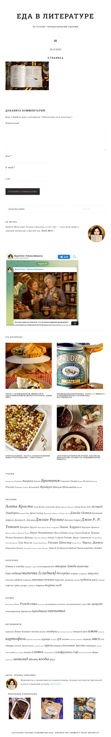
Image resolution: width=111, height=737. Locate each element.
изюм (92, 631)
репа (13, 652)
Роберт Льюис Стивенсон (77, 537)
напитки (38, 579)
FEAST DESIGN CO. (90, 733)
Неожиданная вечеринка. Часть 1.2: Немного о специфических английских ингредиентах (81, 395)
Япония (79, 487)
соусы (9, 585)
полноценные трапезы (18, 611)
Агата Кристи (19, 506)
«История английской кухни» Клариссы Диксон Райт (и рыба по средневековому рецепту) (78, 457)
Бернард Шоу (24, 513)
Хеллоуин (41, 604)
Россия (9, 487)
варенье (28, 567)
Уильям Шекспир (60, 542)
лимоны (53, 639)
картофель (15, 638)
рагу (94, 579)
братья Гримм (75, 548)
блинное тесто (30, 631)
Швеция (57, 487)
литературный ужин (76, 604)
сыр (75, 652)
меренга (73, 639)
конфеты (27, 580)
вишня (42, 631)
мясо (96, 638)
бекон (18, 631)
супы (17, 585)
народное (88, 548)
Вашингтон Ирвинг (51, 513)
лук (59, 639)
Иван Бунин (42, 527)
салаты (101, 580)
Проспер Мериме (40, 538)
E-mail (10, 167)
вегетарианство (46, 566)
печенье (49, 579)
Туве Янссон (25, 542)
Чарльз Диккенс (93, 542)
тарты (40, 585)
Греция (73, 481)
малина (65, 639)
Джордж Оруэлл (28, 527)
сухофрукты (63, 652)
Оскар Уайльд (74, 533)
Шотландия (69, 487)
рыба (21, 652)
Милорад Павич (23, 533)
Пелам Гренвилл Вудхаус (19, 537)
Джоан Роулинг (50, 519)
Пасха (17, 604)
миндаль (79, 639)
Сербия (25, 487)
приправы (69, 580)
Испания (87, 481)
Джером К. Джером (24, 520)
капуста (101, 632)
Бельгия (37, 481)
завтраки (83, 574)
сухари (23, 585)
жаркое (74, 573)
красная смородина (33, 639)
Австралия (9, 481)
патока (57, 645)
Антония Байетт (67, 507)
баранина (9, 631)
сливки (37, 651)
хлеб (58, 585)
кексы (18, 579)
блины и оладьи (14, 566)
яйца (52, 659)
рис (17, 652)
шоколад (20, 659)
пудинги (85, 579)
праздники (39, 611)
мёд (102, 639)
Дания (80, 481)
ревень (7, 652)
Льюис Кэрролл (70, 527)
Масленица (9, 604)
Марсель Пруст (11, 533)
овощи (9, 645)
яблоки (33, 659)
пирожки (59, 579)
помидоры (91, 645)
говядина (51, 631)
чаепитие (56, 610)
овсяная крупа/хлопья (24, 646)
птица (77, 580)
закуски (93, 573)
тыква (89, 652)
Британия (50, 480)
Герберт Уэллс (64, 513)
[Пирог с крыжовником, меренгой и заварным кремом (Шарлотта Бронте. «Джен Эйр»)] (29, 366)
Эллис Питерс (43, 548)
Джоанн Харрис (72, 520)
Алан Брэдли (39, 507)
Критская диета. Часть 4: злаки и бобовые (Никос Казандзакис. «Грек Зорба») (27, 457)
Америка (27, 481)
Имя (8, 156)
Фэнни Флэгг (76, 543)
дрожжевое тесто (65, 632)
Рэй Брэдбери (97, 538)
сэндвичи (31, 585)
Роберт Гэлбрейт (56, 537)
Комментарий (12, 123)
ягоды (44, 658)
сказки (98, 548)
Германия (65, 481)
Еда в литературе (55, 15)
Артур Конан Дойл (82, 507)
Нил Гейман (61, 532)
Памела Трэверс (90, 532)
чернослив (9, 660)
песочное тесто (74, 645)
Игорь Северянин (52, 527)
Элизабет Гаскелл (30, 548)
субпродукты (49, 652)
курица (45, 639)
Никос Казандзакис (42, 532)
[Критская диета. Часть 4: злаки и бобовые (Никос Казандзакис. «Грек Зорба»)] (29, 428)
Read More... (48, 230)
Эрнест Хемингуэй (58, 548)
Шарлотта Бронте (14, 548)
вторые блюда (66, 566)
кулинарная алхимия (55, 604)
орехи (49, 645)
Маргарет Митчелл (90, 527)
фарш (95, 652)
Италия (94, 481)
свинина (27, 652)
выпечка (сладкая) (39, 572)
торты (50, 585)
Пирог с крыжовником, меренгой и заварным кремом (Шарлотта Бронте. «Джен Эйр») (28, 395)
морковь (87, 639)
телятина (82, 652)
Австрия (18, 481)
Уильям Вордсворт (40, 543)
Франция (46, 487)
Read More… (56, 684)
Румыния (18, 487)
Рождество (28, 604)
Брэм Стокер (36, 513)
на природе (95, 604)
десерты (63, 573)
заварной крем (80, 631)
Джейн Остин (80, 513)
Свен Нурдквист (11, 543)
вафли (34, 567)
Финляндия (34, 487)
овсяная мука (39, 646)
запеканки (10, 580)
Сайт (7, 178)
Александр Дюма (52, 507)
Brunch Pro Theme (66, 733)
